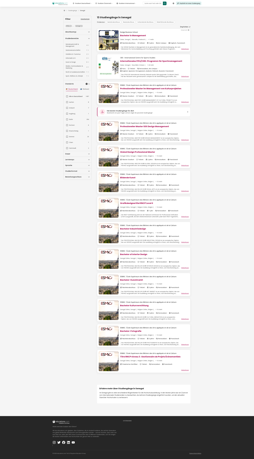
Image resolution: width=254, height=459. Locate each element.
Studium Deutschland (82, 3)
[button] (68, 26)
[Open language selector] (173, 3)
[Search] (164, 3)
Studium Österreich (104, 3)
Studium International (127, 3)
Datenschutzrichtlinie (195, 453)
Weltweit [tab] (86, 89)
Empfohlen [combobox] (184, 27)
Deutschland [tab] (73, 89)
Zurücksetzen (85, 19)
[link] (82, 11)
